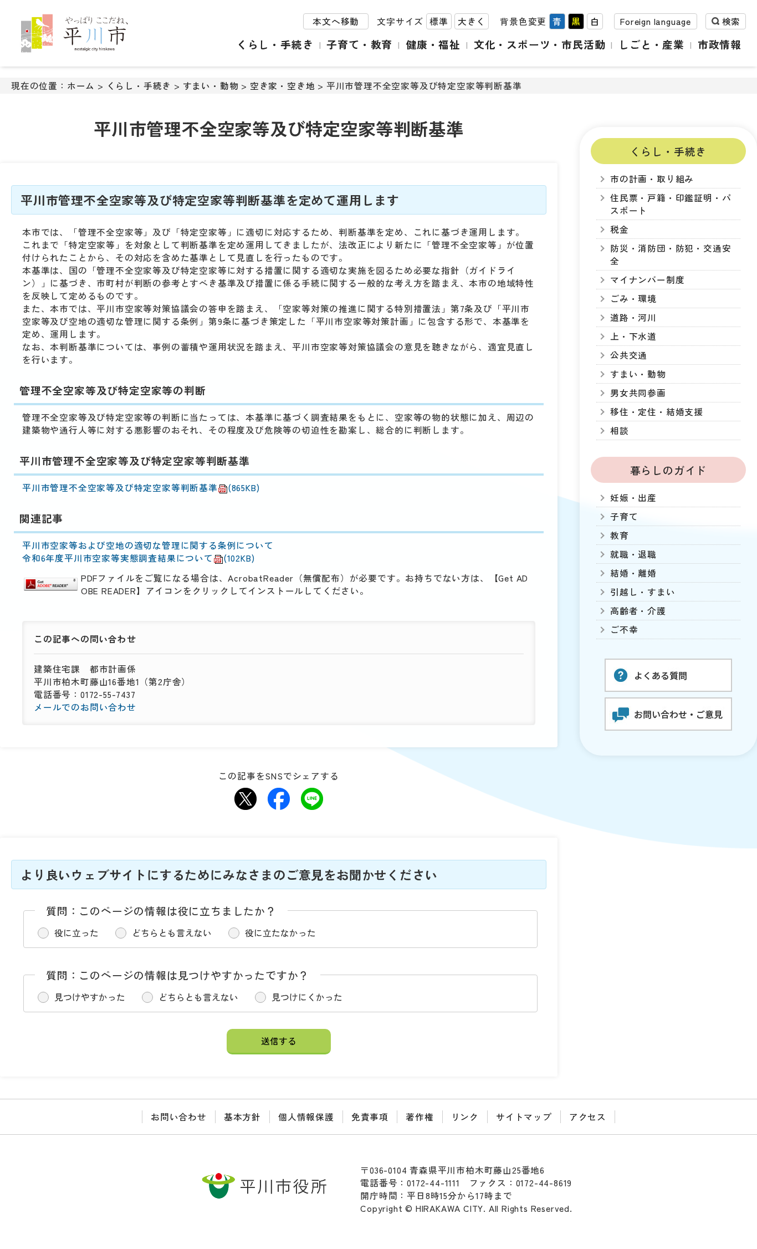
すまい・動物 (211, 85)
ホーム (81, 85)
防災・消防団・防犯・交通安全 (670, 254)
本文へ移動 (336, 21)
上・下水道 (633, 336)
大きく (471, 21)
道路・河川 (633, 317)
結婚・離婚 (633, 573)
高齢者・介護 (638, 610)
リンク (465, 1116)
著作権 (419, 1116)
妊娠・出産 (633, 497)
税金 (619, 229)
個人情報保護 (306, 1116)
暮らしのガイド (668, 469)
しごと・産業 (651, 44)
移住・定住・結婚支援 (656, 411)
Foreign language (655, 21)
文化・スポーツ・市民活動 (540, 44)
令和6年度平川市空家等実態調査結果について (138, 558)
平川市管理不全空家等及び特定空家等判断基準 (140, 487)
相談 (619, 430)
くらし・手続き (275, 44)
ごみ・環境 (633, 298)
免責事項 (369, 1116)
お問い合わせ (179, 1116)
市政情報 (719, 44)
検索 (731, 21)
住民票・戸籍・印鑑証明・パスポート (670, 204)
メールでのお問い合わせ (85, 707)
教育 (619, 535)
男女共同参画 (638, 392)
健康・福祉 (433, 44)
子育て (624, 516)
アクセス (587, 1116)
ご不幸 (624, 629)
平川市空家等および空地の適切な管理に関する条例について (148, 545)
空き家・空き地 (282, 85)
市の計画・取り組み (652, 178)
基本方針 (242, 1116)
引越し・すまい (643, 591)
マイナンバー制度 (647, 279)
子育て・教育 (359, 44)
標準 (438, 21)
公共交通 (628, 355)
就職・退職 (633, 554)
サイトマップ (524, 1116)
